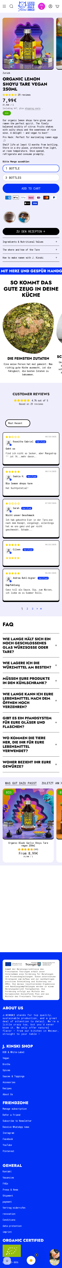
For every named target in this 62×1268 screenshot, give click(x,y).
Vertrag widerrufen (14, 1207)
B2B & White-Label (13, 1052)
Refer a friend (11, 1114)
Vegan (6, 1058)
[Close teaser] (36, 1255)
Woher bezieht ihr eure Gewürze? (27, 764)
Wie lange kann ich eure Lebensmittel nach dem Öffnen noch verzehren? (28, 701)
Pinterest (8, 1151)
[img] (13, 436)
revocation (9, 1213)
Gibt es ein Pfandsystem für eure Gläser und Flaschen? (27, 722)
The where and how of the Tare (21, 249)
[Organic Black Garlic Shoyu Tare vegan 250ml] (28, 814)
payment (7, 1201)
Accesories (9, 1082)
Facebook (8, 1139)
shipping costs (33, 108)
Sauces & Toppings (13, 1076)
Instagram (8, 1132)
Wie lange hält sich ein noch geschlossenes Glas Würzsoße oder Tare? (27, 645)
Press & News (10, 1189)
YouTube (7, 1145)
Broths (6, 1064)
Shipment (8, 1195)
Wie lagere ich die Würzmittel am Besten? (27, 665)
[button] (10, 94)
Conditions (9, 1219)
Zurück (6, 72)
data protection (12, 1225)
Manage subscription (15, 1108)
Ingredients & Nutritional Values (23, 241)
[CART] (57, 6)
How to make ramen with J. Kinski (23, 257)
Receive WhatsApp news (16, 1126)
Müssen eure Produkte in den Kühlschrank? (26, 680)
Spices (6, 1070)
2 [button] (27, 608)
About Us (8, 1094)
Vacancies (8, 1177)
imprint (7, 1231)
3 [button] (32, 608)
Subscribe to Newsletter (17, 1120)
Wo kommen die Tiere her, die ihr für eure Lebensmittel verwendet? (24, 744)
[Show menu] (4, 6)
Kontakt (7, 1171)
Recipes (7, 1088)
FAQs (5, 1183)
